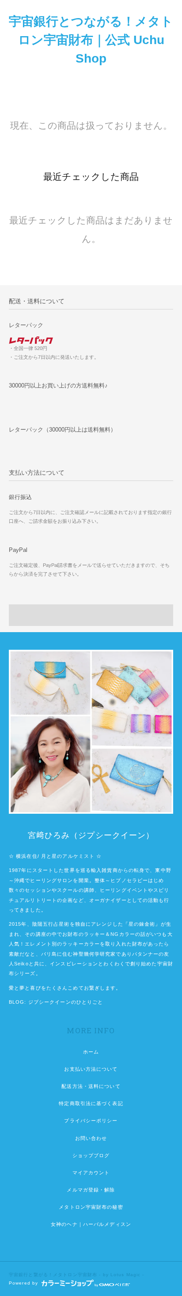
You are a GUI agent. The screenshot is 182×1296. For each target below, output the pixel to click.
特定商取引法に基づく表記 (91, 1103)
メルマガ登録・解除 (91, 1189)
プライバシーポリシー (91, 1120)
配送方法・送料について (90, 1086)
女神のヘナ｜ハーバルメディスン (91, 1224)
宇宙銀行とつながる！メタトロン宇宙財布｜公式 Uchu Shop (91, 40)
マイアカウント (91, 1172)
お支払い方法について (91, 1069)
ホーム (91, 1051)
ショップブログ (91, 1155)
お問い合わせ (91, 1138)
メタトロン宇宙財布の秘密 (91, 1207)
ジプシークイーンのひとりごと (65, 1002)
